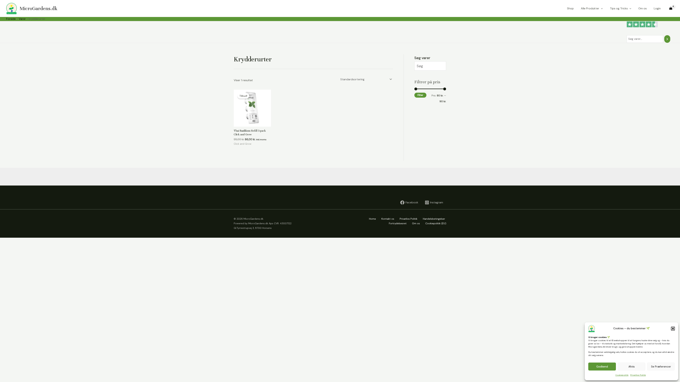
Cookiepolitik (621, 375)
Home (372, 218)
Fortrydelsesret (398, 223)
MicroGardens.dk (38, 8)
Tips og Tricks (619, 8)
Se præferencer (661, 366)
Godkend (602, 366)
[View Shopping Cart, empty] (671, 8)
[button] (673, 328)
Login (657, 8)
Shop (570, 8)
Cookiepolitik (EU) (435, 223)
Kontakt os (387, 218)
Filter (420, 95)
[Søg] (667, 39)
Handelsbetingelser (434, 218)
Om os (642, 8)
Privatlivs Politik (638, 375)
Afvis (631, 366)
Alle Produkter (590, 8)
